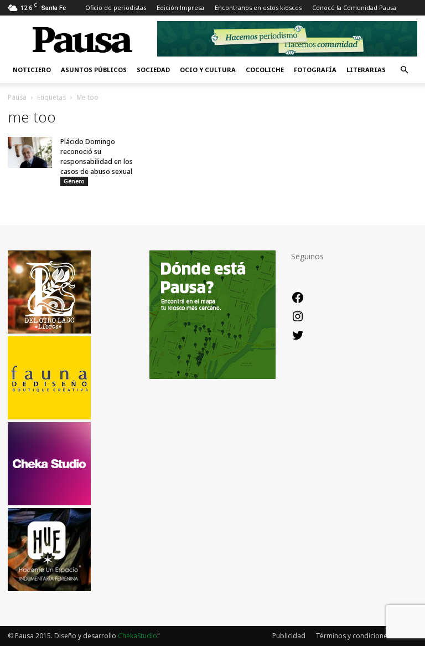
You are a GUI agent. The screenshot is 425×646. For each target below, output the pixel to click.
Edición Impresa (180, 7)
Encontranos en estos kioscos (258, 7)
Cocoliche (265, 69)
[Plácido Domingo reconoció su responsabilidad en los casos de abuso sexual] (30, 152)
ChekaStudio (137, 635)
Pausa (17, 97)
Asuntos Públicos (94, 69)
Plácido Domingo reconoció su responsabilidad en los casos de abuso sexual (96, 156)
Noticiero (32, 69)
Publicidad (288, 635)
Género (74, 181)
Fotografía (315, 69)
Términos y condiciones (353, 635)
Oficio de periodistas (115, 7)
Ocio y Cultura (208, 69)
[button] (404, 70)
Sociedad (153, 69)
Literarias (366, 69)
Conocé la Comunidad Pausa (354, 7)
